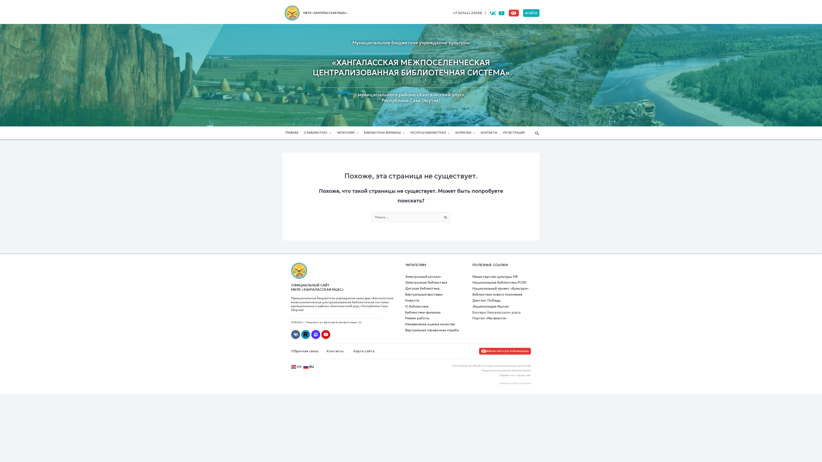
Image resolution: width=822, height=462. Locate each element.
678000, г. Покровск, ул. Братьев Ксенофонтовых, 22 (326, 322)
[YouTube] (502, 13)
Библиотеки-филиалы (382, 133)
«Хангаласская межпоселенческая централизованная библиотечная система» (411, 67)
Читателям (345, 133)
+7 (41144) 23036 (467, 13)
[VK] (493, 13)
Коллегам (463, 133)
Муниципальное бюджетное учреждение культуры (411, 43)
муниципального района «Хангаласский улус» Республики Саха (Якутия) (411, 97)
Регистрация (513, 133)
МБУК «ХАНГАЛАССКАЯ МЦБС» (325, 13)
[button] (531, 13)
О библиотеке (315, 133)
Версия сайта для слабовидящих (507, 350)
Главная (291, 133)
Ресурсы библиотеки (428, 133)
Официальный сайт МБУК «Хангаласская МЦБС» (317, 287)
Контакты (489, 133)
